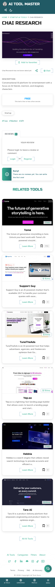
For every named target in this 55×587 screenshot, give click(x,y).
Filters (34, 555)
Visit (48, 70)
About (42, 555)
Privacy (21, 570)
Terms (12, 570)
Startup (8, 113)
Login (12, 159)
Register (28, 159)
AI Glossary (37, 570)
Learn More (27, 246)
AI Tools (11, 555)
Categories (22, 555)
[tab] (11, 134)
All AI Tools (27, 538)
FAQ (28, 570)
